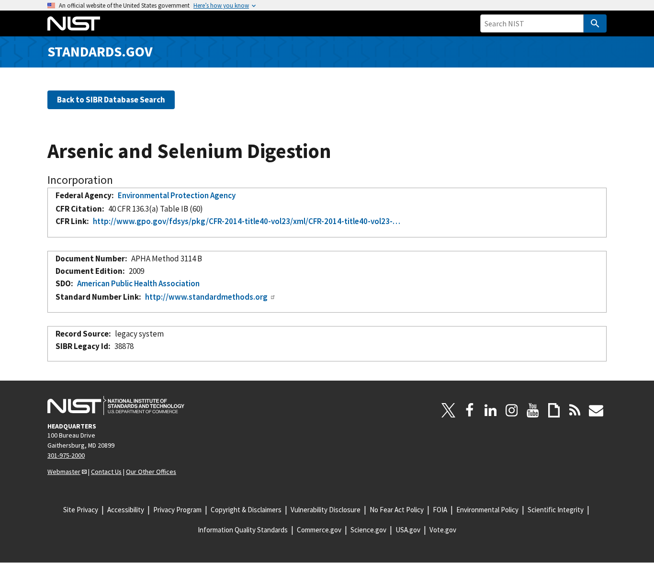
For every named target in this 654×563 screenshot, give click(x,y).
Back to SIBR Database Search (111, 99)
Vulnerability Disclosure (326, 509)
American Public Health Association (138, 283)
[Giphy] (553, 410)
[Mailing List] (596, 410)
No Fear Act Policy (397, 509)
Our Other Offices (151, 471)
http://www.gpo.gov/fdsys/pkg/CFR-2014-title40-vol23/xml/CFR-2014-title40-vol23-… (246, 221)
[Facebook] (469, 410)
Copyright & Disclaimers (246, 509)
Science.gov (368, 529)
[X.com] (448, 410)
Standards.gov (100, 51)
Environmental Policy (487, 509)
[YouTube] (532, 410)
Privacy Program (177, 509)
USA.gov (407, 529)
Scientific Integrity (556, 509)
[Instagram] (511, 410)
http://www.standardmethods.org (206, 297)
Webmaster (63, 471)
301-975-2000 (66, 455)
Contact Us (106, 471)
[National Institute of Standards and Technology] (115, 405)
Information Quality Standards (243, 529)
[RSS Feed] (575, 410)
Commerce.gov (319, 529)
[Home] (73, 23)
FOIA (440, 509)
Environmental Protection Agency (177, 195)
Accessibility (125, 509)
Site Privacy (80, 509)
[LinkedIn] (490, 410)
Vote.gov (442, 529)
